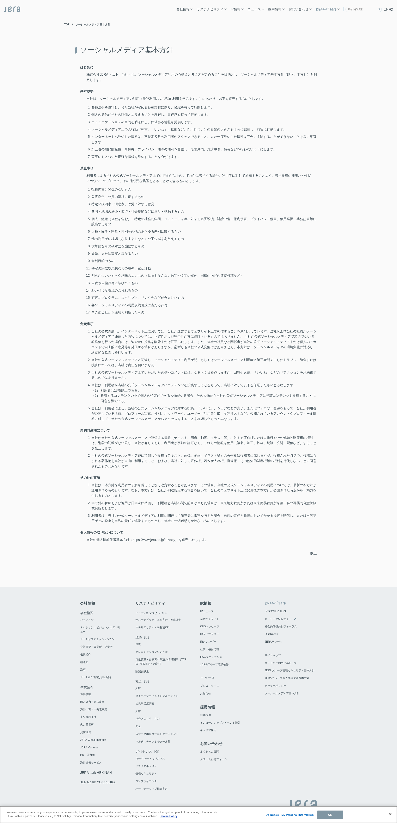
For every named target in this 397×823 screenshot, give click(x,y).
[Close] (390, 814)
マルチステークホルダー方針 (152, 741)
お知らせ (205, 693)
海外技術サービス (91, 762)
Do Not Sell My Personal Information (290, 814)
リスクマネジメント (147, 766)
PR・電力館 (87, 754)
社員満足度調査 (144, 703)
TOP (67, 24)
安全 (138, 726)
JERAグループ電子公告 (214, 664)
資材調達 (85, 732)
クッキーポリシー (275, 685)
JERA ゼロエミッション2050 (97, 639)
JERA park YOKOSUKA (98, 782)
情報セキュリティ (146, 773)
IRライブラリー (209, 634)
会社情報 (183, 9)
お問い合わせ (299, 9)
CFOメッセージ (209, 626)
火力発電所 (87, 724)
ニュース (254, 9)
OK (330, 814)
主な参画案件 (88, 716)
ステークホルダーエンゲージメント (156, 733)
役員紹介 (85, 654)
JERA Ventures (89, 747)
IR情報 (235, 9)
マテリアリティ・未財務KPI (152, 627)
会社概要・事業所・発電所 (96, 646)
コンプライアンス (146, 781)
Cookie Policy (168, 816)
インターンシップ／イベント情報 (220, 722)
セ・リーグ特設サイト (278, 619)
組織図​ (84, 662)
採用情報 (274, 9)
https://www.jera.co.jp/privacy (154, 540)
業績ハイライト (209, 619)
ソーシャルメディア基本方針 (282, 693)
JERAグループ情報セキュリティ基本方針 (290, 670)
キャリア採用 (208, 730)
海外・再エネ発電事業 (93, 709)
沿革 (83, 669)
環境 (138, 644)
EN (386, 9)
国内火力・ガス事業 (92, 701)
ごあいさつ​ (87, 619)
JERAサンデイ (273, 641)
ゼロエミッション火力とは (151, 651)
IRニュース (207, 611)
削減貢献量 (142, 671)
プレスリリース (209, 685)
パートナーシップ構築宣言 (151, 788)
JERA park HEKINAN (96, 772)
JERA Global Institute (93, 739)
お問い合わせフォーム (213, 759)
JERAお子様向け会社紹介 (95, 677)
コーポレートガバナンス (150, 758)
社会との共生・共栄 (147, 718)
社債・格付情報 (209, 649)
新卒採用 (205, 715)
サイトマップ (273, 655)
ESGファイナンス (211, 657)
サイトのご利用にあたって (281, 663)
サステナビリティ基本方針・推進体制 (158, 619)
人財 (138, 688)
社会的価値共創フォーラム (281, 626)
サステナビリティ (210, 9)
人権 (138, 711)
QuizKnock (271, 634)
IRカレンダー (208, 641)
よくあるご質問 (209, 751)
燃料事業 (85, 694)
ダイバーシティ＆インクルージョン (156, 695)
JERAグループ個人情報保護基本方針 (287, 678)
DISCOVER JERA (276, 611)
